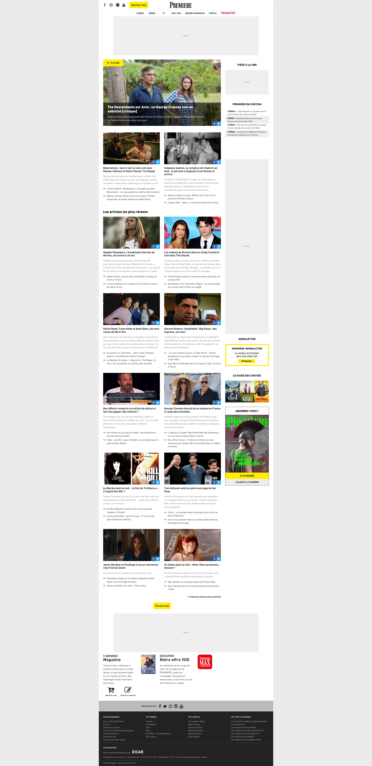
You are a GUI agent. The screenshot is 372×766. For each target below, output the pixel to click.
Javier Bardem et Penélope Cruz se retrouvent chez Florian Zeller (130, 566)
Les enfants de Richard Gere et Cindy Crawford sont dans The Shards (191, 254)
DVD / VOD (176, 13)
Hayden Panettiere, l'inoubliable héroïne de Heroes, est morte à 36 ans (129, 254)
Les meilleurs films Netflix (242, 736)
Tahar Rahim (194, 736)
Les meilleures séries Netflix (243, 727)
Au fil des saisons (111, 733)
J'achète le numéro (247, 482)
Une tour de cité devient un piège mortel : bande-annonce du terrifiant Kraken (246, 127)
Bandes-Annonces (195, 13)
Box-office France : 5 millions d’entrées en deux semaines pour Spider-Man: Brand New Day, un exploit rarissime (194, 443)
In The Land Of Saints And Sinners (118, 730)
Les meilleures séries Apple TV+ (245, 733)
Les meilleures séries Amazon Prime (247, 730)
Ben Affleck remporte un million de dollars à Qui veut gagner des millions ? (129, 410)
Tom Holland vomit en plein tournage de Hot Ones (190, 490)
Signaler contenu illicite (127, 763)
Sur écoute (150, 736)
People (213, 13)
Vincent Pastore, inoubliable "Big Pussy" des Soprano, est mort (190, 330)
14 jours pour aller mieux (114, 739)
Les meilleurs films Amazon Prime (246, 739)
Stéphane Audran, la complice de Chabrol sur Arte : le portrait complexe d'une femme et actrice (191, 171)
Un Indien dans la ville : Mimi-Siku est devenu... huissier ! (192, 566)
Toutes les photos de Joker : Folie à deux (126, 585)
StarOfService (163, 757)
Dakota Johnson (195, 727)
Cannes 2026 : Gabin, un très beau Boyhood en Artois (193, 202)
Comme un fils (109, 736)
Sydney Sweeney (195, 730)
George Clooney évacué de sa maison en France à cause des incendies (192, 410)
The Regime (151, 724)
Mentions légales (109, 763)
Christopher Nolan (196, 721)
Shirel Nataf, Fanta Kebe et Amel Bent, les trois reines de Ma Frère (131, 330)
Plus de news (162, 605)
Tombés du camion (111, 727)
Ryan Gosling (194, 724)
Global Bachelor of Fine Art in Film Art (142, 757)
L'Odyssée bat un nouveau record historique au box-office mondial (246, 113)
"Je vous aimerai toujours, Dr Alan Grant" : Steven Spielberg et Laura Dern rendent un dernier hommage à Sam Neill (194, 356)
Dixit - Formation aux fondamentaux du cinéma (188, 757)
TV (163, 13)
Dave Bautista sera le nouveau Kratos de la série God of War (244, 120)
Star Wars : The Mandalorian (158, 733)
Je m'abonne (247, 475)
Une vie (106, 724)
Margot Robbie (194, 733)
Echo (148, 730)
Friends (149, 721)
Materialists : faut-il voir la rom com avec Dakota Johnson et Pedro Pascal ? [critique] (129, 169)
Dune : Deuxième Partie (113, 721)
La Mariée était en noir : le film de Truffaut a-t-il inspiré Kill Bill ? (131, 490)
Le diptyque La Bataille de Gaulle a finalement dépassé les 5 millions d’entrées (246, 134)
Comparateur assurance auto (114, 757)
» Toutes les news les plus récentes (204, 596)
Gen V (148, 727)
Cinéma (140, 13)
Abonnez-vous (138, 4)
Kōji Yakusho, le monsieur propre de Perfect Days (191, 582)
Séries (152, 13)
